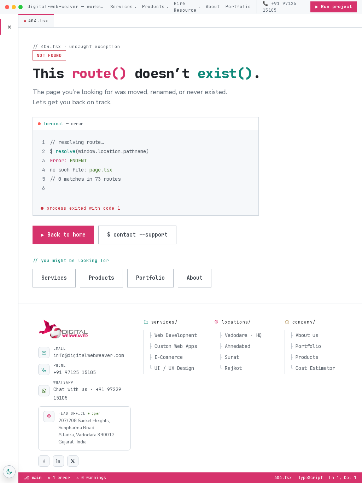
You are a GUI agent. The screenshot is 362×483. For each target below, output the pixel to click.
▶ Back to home (63, 234)
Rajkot (230, 368)
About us (304, 335)
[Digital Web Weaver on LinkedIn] (58, 461)
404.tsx (36, 21)
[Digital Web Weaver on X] (72, 461)
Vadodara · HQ (240, 335)
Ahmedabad (234, 346)
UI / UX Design (171, 368)
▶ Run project (333, 7)
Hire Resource (187, 6)
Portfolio (238, 7)
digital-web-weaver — (66, 7)
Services (123, 7)
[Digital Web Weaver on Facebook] (43, 461)
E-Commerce (166, 357)
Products (155, 7)
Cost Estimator (312, 368)
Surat (229, 357)
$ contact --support (137, 234)
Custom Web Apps (173, 346)
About (213, 7)
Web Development (173, 335)
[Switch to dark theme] (9, 471)
